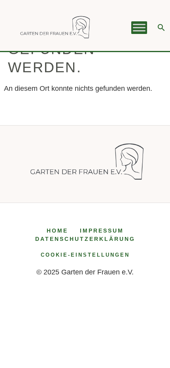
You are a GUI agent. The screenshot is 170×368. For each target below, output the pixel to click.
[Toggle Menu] (139, 27)
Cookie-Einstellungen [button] (85, 255)
